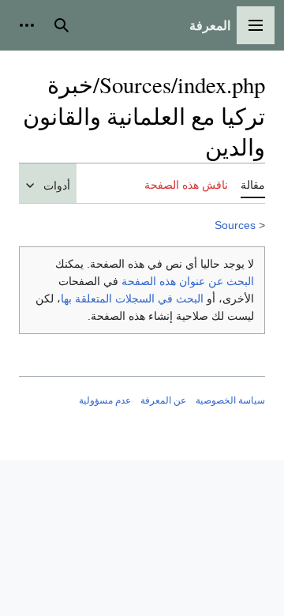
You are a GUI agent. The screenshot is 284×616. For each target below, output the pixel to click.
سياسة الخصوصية (230, 400)
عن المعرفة (163, 400)
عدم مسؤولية (105, 400)
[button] (256, 25)
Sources (235, 225)
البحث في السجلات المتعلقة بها (132, 298)
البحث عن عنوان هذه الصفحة (187, 281)
